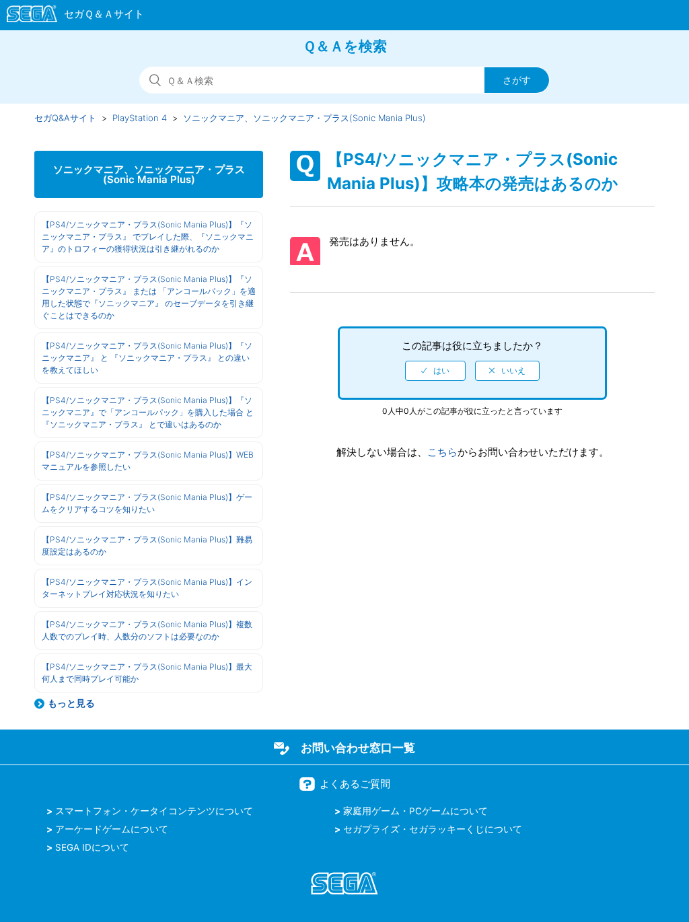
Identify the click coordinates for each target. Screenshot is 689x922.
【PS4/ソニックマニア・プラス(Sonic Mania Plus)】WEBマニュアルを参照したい (148, 461)
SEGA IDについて (92, 847)
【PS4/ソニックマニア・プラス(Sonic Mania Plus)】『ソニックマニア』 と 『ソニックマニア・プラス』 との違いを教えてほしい (147, 358)
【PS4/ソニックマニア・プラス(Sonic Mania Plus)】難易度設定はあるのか (147, 545)
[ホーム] (69, 16)
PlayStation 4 (139, 117)
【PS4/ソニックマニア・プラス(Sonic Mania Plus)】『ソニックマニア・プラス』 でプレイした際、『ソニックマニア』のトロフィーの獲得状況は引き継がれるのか (148, 236)
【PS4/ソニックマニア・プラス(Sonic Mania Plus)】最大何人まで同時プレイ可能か (147, 673)
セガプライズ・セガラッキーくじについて (432, 829)
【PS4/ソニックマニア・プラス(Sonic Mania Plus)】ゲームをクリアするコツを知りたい (147, 503)
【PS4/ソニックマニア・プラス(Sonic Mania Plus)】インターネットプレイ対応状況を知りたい (147, 588)
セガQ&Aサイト (65, 117)
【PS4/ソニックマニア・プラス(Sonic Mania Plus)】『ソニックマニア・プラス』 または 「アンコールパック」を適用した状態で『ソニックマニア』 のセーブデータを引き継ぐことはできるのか (149, 297)
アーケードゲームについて (111, 829)
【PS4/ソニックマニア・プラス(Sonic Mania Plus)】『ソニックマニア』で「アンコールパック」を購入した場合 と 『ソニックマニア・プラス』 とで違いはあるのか (148, 412)
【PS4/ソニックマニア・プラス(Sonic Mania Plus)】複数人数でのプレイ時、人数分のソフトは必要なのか (147, 630)
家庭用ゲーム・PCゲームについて (415, 811)
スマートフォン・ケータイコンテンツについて (154, 811)
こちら (442, 452)
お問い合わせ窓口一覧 (358, 747)
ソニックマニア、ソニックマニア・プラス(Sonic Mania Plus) (304, 117)
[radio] (435, 371)
